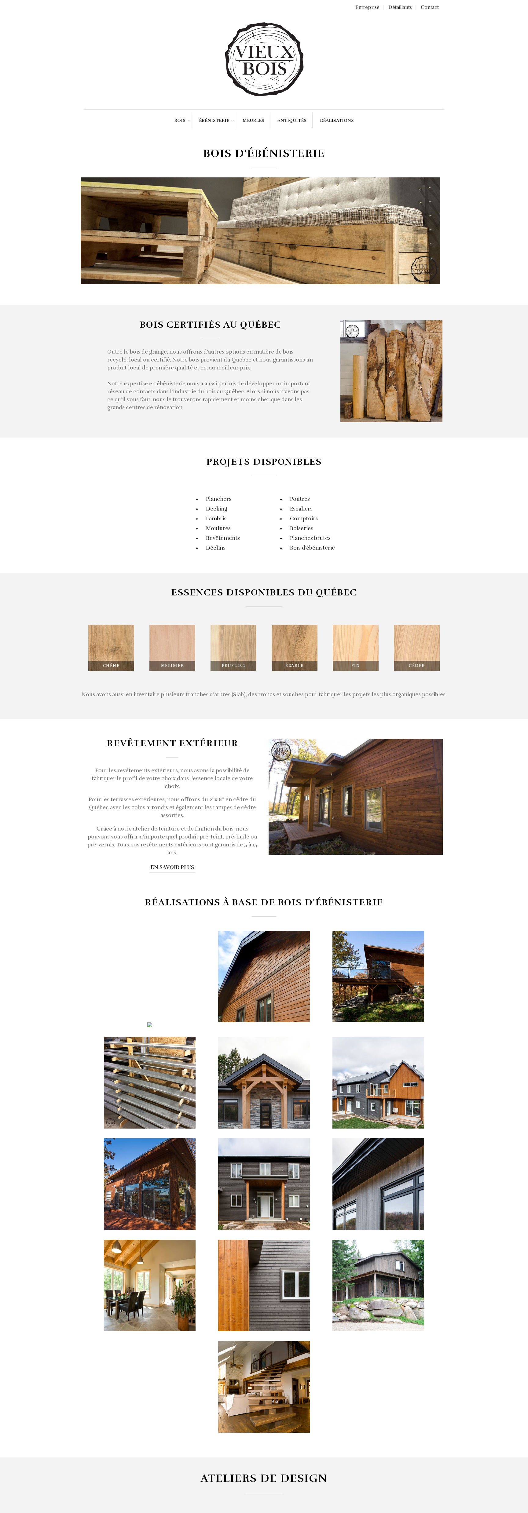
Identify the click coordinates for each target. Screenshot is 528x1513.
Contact (430, 7)
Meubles (253, 120)
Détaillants (400, 7)
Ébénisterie (214, 120)
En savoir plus (172, 867)
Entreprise (367, 7)
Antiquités (291, 120)
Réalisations (337, 120)
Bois (179, 120)
